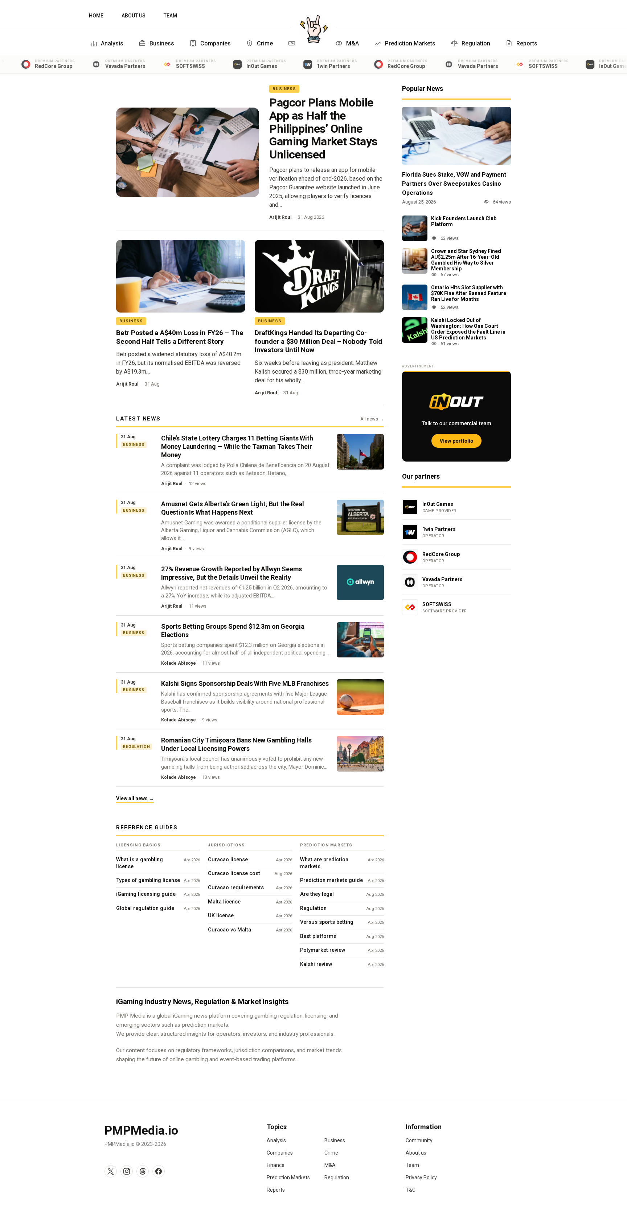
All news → (372, 419)
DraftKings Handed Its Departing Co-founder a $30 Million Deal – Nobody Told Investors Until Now (318, 341)
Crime (265, 43)
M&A (352, 43)
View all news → (135, 798)
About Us (134, 16)
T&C (410, 1190)
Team (170, 16)
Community (419, 1140)
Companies (215, 43)
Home (96, 16)
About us (416, 1153)
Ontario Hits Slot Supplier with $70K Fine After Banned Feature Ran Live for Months (468, 293)
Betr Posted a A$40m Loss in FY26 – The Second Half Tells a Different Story (179, 337)
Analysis (112, 43)
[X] (110, 1171)
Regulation (476, 43)
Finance (275, 1165)
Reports (526, 43)
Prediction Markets (410, 43)
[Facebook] (158, 1171)
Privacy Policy (421, 1177)
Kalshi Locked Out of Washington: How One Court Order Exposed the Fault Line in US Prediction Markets (468, 329)
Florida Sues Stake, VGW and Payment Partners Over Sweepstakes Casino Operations (454, 183)
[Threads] (142, 1171)
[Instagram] (126, 1171)
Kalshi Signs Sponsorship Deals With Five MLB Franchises (245, 683)
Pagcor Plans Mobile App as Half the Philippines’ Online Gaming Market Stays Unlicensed (323, 128)
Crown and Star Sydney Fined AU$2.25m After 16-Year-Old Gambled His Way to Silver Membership (466, 259)
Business (161, 43)
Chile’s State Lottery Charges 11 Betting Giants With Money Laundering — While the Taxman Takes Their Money (237, 446)
